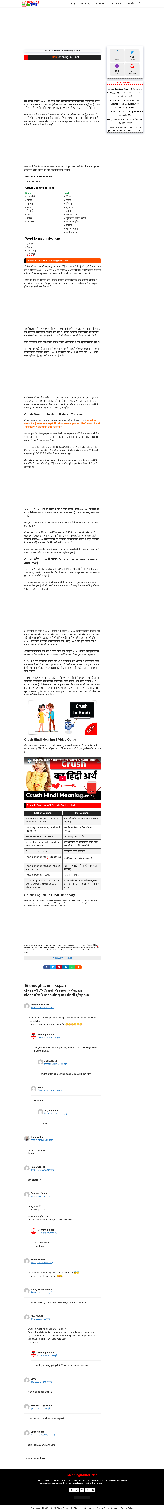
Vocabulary (85, 3)
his (35, 821)
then (74, 948)
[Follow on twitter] (76, 1490)
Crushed (31, 254)
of (54, 880)
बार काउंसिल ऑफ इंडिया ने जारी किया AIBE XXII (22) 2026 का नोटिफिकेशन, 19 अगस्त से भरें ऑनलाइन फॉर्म (125, 93)
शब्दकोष (130, 3)
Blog (73, 3)
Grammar (99, 3)
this (46, 851)
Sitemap (115, 1508)
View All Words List (62, 958)
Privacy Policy (103, 1508)
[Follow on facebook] (71, 1490)
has (54, 818)
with (43, 880)
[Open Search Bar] (139, 4)
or (97, 945)
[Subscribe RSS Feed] (92, 1490)
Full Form (116, 3)
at (45, 827)
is (40, 512)
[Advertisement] (82, 25)
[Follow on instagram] (82, 1490)
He (51, 818)
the (65, 512)
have (80, 522)
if (50, 842)
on (93, 522)
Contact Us (89, 1508)
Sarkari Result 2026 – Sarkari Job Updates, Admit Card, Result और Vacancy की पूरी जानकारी (125, 104)
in (62, 512)
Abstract (37, 522)
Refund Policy (127, 1508)
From (28, 818)
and (58, 827)
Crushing (31, 250)
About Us (78, 1508)
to (55, 407)
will (36, 842)
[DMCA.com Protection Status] (82, 1498)
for (48, 857)
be (39, 842)
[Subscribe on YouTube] (87, 1490)
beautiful (50, 512)
